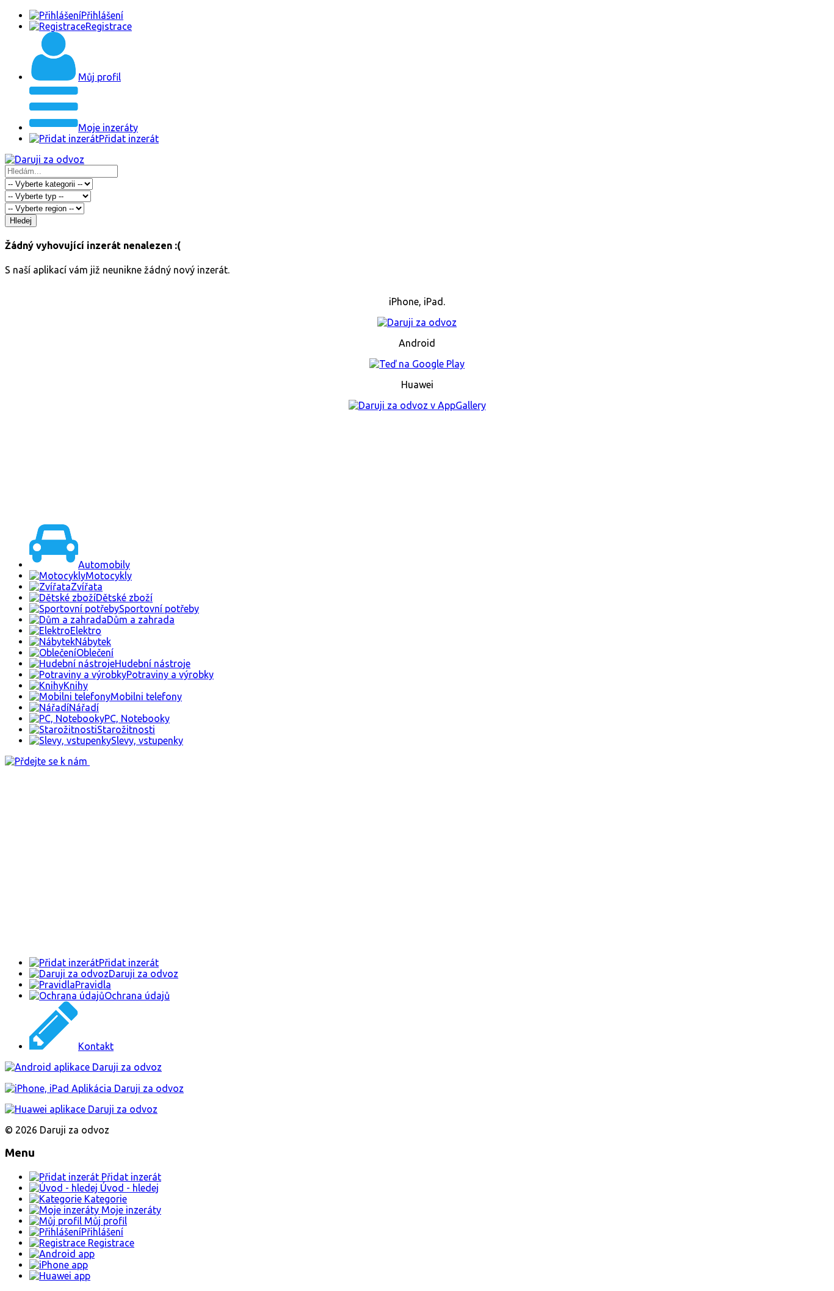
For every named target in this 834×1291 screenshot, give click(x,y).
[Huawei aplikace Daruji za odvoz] (81, 1109)
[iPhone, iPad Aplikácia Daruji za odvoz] (94, 1088)
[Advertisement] (417, 465)
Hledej (21, 220)
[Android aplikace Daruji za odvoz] (83, 1066)
